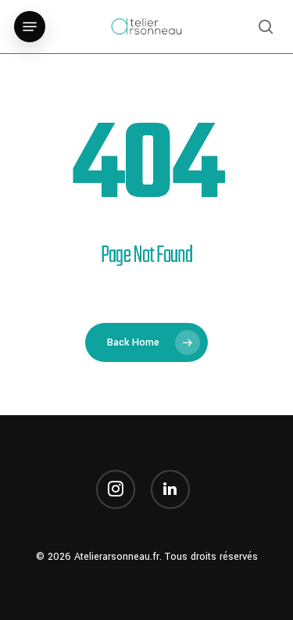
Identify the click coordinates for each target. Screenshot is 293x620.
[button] (29, 26)
